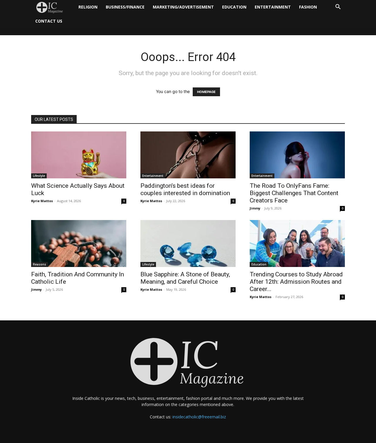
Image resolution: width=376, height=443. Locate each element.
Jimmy (255, 208)
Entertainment (273, 7)
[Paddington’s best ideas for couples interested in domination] (188, 154)
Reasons (39, 264)
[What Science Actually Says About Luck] (78, 154)
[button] (338, 7)
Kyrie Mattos (42, 201)
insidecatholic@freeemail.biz (199, 417)
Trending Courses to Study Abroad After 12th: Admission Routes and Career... (296, 281)
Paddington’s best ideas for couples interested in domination (185, 189)
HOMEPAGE (206, 92)
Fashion (308, 7)
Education (234, 7)
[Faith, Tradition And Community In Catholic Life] (78, 243)
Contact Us (48, 21)
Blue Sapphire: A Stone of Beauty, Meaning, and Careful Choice (185, 278)
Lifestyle (39, 176)
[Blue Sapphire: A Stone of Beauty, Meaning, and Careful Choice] (188, 243)
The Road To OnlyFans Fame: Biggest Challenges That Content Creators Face (294, 193)
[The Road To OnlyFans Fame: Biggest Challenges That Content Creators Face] (297, 154)
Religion (88, 7)
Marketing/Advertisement (183, 7)
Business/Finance (125, 7)
